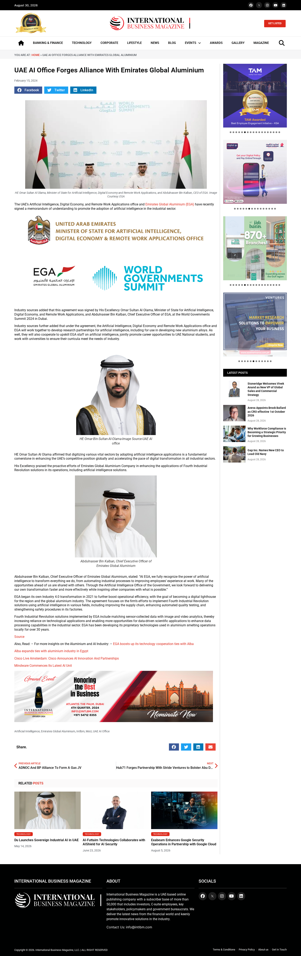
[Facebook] (251, 5)
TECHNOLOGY (82, 43)
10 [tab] (256, 132)
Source (19, 637)
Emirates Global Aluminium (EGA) (169, 204)
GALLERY (238, 43)
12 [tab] (262, 132)
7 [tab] (248, 132)
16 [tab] (273, 132)
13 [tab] (265, 132)
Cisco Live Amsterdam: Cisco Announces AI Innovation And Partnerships (66, 658)
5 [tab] (242, 132)
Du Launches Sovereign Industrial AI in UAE (46, 840)
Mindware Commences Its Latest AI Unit (43, 666)
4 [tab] (239, 132)
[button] (28, 90)
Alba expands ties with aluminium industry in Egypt (51, 651)
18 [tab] (279, 132)
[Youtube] (275, 5)
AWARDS (216, 43)
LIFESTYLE (134, 43)
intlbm (80, 731)
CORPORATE (109, 43)
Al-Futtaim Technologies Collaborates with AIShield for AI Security (114, 842)
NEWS (155, 43)
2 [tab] (233, 132)
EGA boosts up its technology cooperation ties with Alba (153, 644)
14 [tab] (268, 132)
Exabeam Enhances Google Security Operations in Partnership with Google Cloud (183, 842)
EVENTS (190, 43)
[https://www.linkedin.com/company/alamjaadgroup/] (255, 248)
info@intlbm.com (139, 927)
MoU (89, 731)
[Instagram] (267, 5)
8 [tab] (250, 132)
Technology (23, 834)
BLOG (172, 43)
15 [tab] (271, 132)
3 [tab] (236, 132)
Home (36, 55)
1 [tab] (230, 132)
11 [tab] (259, 132)
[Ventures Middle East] (255, 321)
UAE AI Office (101, 731)
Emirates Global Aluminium (58, 731)
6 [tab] (245, 132)
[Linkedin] (284, 5)
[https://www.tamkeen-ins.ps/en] (255, 172)
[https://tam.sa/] (255, 96)
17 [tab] (276, 132)
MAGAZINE (261, 43)
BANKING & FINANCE (48, 43)
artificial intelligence (27, 731)
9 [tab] (253, 132)
